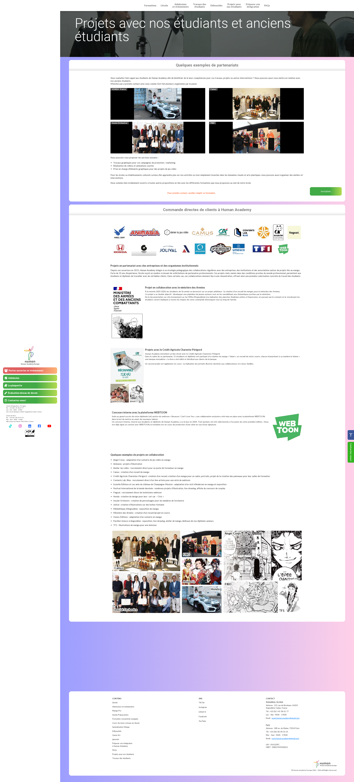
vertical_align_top (351, 435)
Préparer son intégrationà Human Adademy (122, 744)
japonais (115, 739)
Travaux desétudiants (199, 5)
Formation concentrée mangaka (125, 719)
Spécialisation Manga (120, 727)
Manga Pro (116, 711)
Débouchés (216, 5)
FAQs (267, 5)
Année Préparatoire (120, 715)
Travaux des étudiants (121, 758)
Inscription (326, 191)
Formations (150, 5)
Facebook (203, 716)
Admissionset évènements (180, 5)
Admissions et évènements (123, 707)
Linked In (202, 712)
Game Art (116, 735)
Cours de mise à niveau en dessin (126, 723)
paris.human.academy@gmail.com (285, 738)
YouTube (202, 721)
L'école (164, 5)
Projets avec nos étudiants (123, 754)
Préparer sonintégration (253, 5)
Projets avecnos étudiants (234, 5)
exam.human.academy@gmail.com (286, 718)
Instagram (203, 707)
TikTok (202, 702)
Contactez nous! (351, 452)
